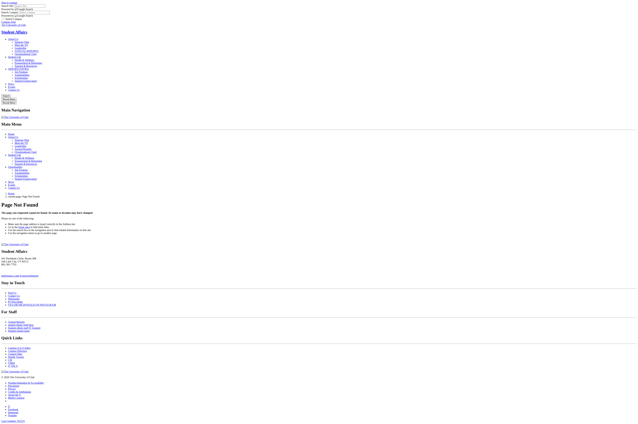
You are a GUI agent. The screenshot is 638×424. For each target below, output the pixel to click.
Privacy (12, 388)
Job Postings (21, 72)
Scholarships (21, 78)
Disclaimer (13, 385)
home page (24, 227)
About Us (13, 39)
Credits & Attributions (19, 391)
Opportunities (15, 167)
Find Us (12, 292)
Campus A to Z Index (19, 348)
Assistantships (22, 75)
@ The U (13, 366)
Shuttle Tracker (16, 357)
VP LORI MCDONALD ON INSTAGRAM (32, 304)
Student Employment (26, 81)
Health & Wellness (24, 60)
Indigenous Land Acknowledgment (19, 275)
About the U (14, 394)
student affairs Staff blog (21, 325)
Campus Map (15, 354)
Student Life (14, 57)
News (11, 84)
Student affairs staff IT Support (24, 328)
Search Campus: (9, 12)
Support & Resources (26, 66)
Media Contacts (16, 397)
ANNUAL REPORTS (27, 51)
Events (11, 87)
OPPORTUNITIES (18, 69)
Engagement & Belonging (28, 63)
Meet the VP (21, 45)
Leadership (20, 48)
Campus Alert (8, 22)
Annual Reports (23, 149)
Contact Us (14, 90)
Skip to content (9, 2)
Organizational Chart (26, 54)
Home (11, 134)
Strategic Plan (22, 42)
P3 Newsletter (15, 301)
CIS (10, 360)
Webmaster (14, 298)
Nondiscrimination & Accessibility (26, 382)
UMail (11, 363)
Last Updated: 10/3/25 (13, 421)
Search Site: (7, 5)
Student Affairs (14, 32)
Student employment (19, 331)
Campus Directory (17, 351)
